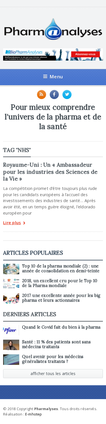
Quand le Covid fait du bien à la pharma (61, 327)
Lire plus (12, 222)
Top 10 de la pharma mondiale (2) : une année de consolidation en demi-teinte (60, 268)
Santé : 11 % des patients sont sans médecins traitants (56, 344)
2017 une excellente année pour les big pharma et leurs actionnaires (61, 298)
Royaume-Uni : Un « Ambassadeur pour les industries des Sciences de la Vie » (50, 171)
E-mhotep (33, 414)
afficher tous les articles (53, 373)
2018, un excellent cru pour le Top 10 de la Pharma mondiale (59, 283)
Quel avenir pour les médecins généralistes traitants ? (52, 359)
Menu (56, 76)
